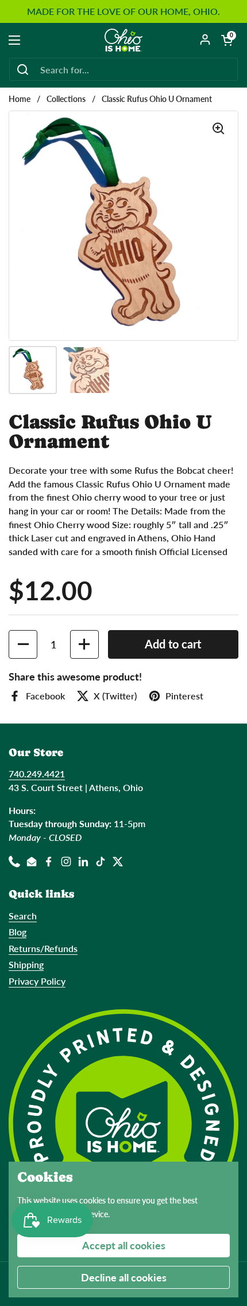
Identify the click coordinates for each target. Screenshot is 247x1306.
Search (23, 915)
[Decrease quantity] (23, 644)
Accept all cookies (123, 1245)
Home (19, 99)
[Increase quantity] (84, 644)
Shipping (26, 964)
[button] (226, 40)
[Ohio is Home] (123, 40)
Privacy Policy (37, 980)
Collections (66, 99)
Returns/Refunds (43, 948)
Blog (17, 931)
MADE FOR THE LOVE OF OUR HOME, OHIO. (123, 11)
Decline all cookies (124, 1277)
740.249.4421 (37, 773)
